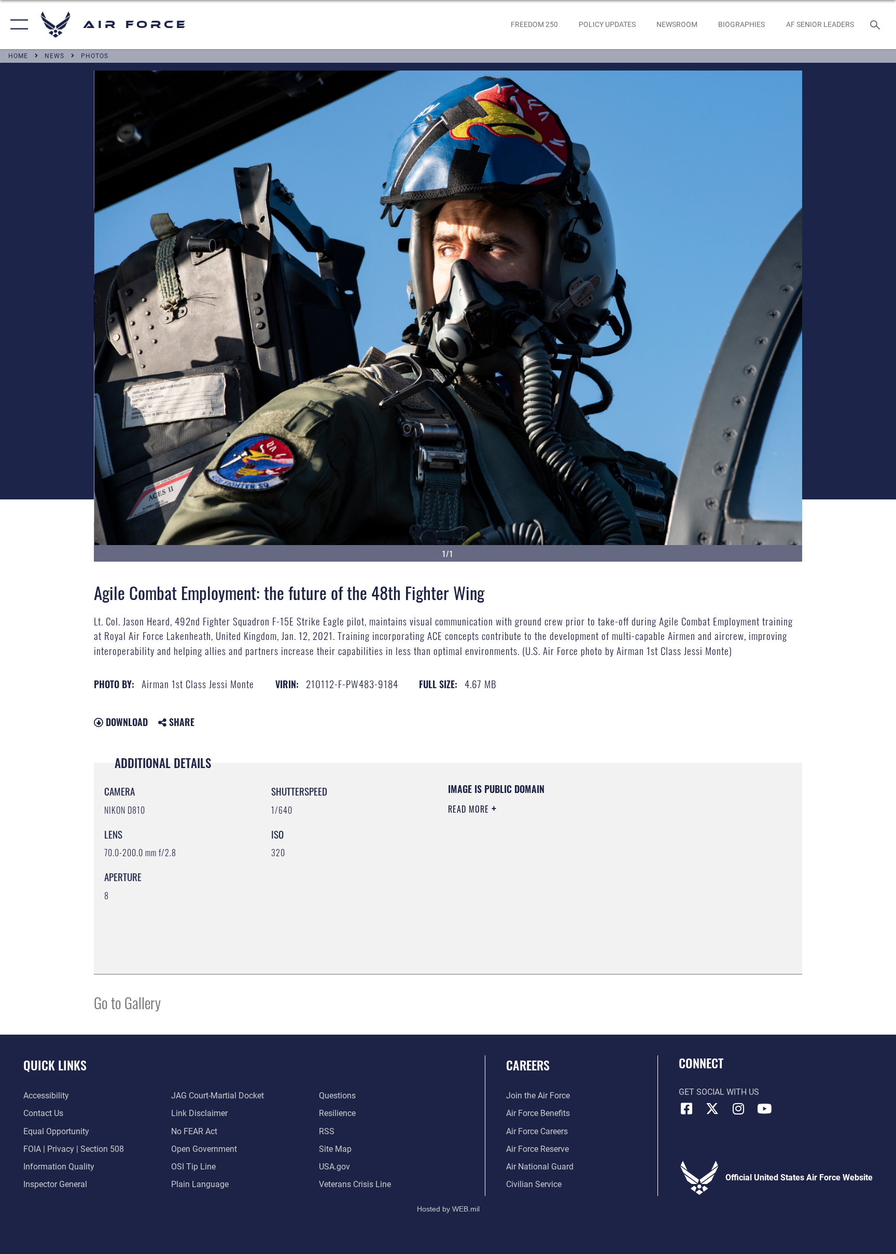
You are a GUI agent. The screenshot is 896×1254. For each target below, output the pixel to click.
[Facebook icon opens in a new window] (686, 1109)
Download (125, 722)
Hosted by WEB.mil (448, 1209)
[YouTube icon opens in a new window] (764, 1109)
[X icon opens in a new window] (712, 1109)
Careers (528, 1064)
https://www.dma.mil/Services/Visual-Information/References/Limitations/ (569, 875)
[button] (17, 24)
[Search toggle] (876, 24)
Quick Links (55, 1064)
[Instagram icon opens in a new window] (738, 1109)
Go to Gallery (127, 1002)
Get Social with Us (719, 1092)
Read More (470, 809)
